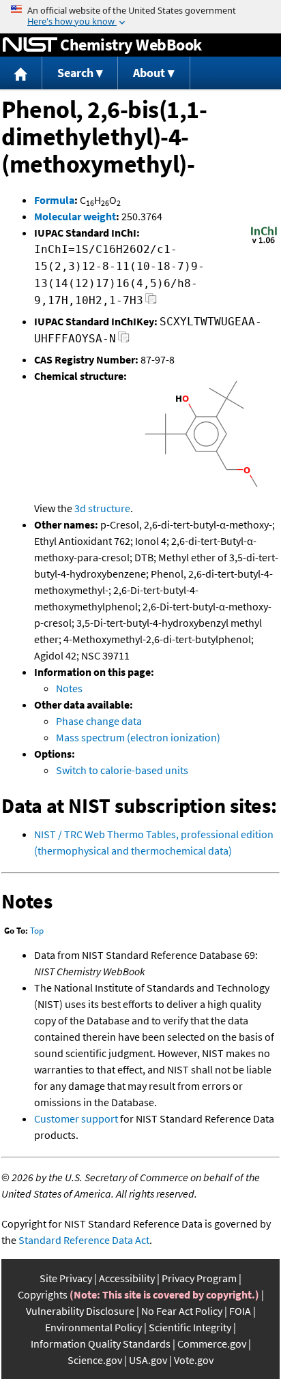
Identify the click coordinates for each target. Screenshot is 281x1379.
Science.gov (95, 1360)
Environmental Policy (93, 1327)
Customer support (76, 1118)
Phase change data (99, 721)
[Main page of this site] (21, 73)
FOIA (240, 1311)
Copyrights (43, 1294)
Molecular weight (75, 216)
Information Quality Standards (101, 1343)
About (149, 72)
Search (75, 72)
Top (37, 930)
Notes (69, 688)
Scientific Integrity (190, 1327)
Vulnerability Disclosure (80, 1311)
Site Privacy (66, 1278)
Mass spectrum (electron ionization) (138, 737)
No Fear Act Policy (181, 1311)
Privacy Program (199, 1278)
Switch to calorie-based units (122, 770)
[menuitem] (21, 73)
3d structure (102, 508)
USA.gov (148, 1360)
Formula (54, 200)
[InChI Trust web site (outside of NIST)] (264, 242)
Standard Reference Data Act (83, 1240)
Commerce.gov (211, 1343)
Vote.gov (193, 1360)
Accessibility (127, 1278)
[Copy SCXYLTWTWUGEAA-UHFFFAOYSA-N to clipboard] (124, 340)
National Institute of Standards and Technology (30, 45)
